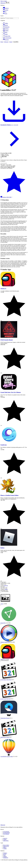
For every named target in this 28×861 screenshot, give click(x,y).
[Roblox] (14, 537)
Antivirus (7, 28)
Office (6, 32)
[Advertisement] (14, 56)
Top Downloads (6, 832)
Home (2, 41)
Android (6, 10)
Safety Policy (6, 840)
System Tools (7, 36)
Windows (7, 8)
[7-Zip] (14, 598)
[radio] (1, 163)
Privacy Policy (6, 845)
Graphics (6, 30)
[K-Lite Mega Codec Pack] (14, 670)
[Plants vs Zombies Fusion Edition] (14, 486)
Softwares (6, 41)
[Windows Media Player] (14, 633)
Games (6, 34)
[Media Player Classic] (14, 728)
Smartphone (5, 857)
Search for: (3, 18)
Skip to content (4, 1)
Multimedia (7, 26)
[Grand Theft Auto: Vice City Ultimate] (14, 382)
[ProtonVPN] (14, 614)
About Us (5, 838)
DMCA (4, 847)
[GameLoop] (14, 434)
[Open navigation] (7, 3)
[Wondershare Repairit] (14, 709)
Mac (6, 11)
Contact (4, 839)
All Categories (6, 831)
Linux (6, 13)
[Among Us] (14, 279)
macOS (4, 854)
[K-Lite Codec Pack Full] (14, 689)
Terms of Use (6, 846)
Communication (8, 37)
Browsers (7, 39)
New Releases (6, 833)
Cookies (5, 848)
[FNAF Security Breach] (14, 329)
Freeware (6, 585)
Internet (6, 25)
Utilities (6, 23)
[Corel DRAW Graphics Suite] (14, 747)
